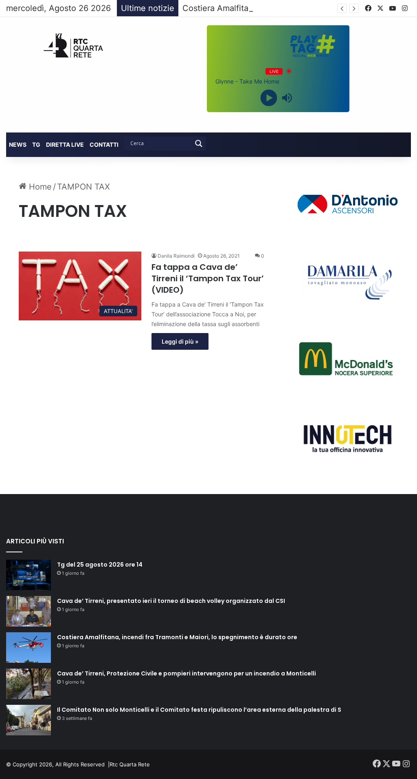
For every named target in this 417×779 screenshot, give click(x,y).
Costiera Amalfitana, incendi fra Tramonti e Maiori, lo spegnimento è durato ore (177, 637)
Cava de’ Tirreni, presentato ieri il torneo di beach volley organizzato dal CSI (171, 601)
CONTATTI (104, 144)
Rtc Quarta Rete (130, 764)
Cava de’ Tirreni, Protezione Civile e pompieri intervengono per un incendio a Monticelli (186, 673)
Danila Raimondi (176, 256)
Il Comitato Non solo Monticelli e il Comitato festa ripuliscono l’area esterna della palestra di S (199, 710)
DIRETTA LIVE (65, 144)
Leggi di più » (180, 341)
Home (39, 187)
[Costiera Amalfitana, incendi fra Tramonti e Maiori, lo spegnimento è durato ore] (28, 647)
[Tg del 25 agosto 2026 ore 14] (28, 575)
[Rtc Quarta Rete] (69, 45)
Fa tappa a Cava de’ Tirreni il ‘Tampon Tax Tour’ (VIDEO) (207, 278)
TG (36, 144)
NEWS (17, 144)
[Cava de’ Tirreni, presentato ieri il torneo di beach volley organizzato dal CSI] (28, 611)
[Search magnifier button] (199, 143)
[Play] (269, 97)
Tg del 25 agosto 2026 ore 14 (100, 565)
